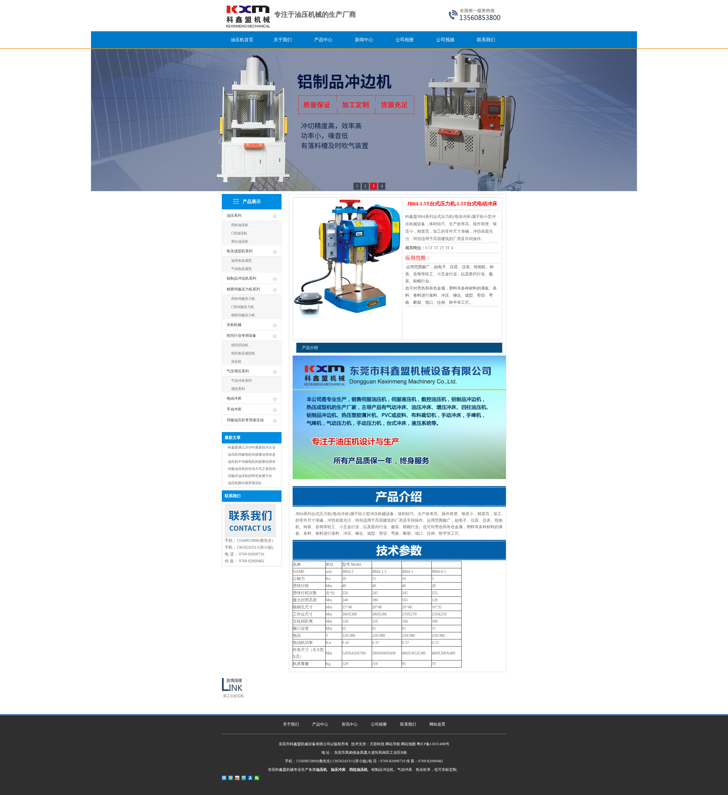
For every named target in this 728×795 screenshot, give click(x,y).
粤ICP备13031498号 (433, 744)
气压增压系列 (238, 371)
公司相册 (379, 724)
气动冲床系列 (241, 381)
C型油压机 (239, 233)
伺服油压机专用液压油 (245, 420)
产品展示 (252, 201)
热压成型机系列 (240, 251)
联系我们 (408, 724)
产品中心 (320, 724)
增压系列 (238, 389)
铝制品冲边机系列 (241, 278)
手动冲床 (234, 409)
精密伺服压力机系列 (243, 289)
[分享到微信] (257, 778)
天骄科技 (377, 744)
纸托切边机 (239, 345)
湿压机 (236, 362)
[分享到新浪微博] (237, 778)
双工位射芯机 (233, 696)
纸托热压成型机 (243, 353)
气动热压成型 (241, 269)
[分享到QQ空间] (230, 778)
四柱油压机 (239, 225)
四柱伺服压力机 (243, 299)
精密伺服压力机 (243, 315)
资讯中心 (349, 724)
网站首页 (437, 724)
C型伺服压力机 (242, 307)
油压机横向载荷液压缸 (245, 483)
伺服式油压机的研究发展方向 (250, 476)
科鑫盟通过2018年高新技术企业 (252, 447)
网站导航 (392, 744)
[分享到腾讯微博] (243, 778)
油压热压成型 (241, 261)
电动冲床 (234, 398)
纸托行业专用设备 (241, 335)
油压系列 (234, 215)
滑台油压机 (239, 241)
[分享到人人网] (250, 778)
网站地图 (408, 744)
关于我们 (291, 724)
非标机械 (234, 325)
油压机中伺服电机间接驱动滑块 (252, 462)
